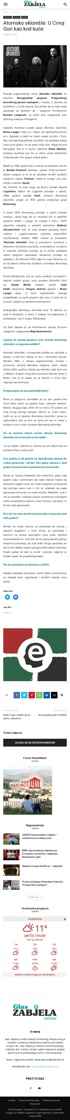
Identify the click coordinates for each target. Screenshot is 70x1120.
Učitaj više (34, 897)
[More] (61, 695)
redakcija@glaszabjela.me (44, 1066)
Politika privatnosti (51, 1100)
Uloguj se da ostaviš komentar (35, 742)
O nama (11, 1100)
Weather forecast (35, 974)
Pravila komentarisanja (28, 1100)
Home (6, 12)
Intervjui (15, 12)
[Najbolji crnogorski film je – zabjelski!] (11, 870)
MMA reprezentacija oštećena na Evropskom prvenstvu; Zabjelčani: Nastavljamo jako (40, 853)
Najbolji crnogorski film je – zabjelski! (42, 866)
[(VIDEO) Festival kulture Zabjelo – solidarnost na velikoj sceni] (11, 839)
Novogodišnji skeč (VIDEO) (52, 715)
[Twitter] (24, 695)
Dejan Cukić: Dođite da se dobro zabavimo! (16, 717)
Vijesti (24, 17)
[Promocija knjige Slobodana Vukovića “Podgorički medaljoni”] (11, 885)
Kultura (17, 17)
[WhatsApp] (39, 695)
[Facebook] (17, 695)
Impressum (35, 1103)
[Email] (54, 695)
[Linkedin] (46, 695)
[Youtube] (39, 1088)
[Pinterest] (31, 695)
